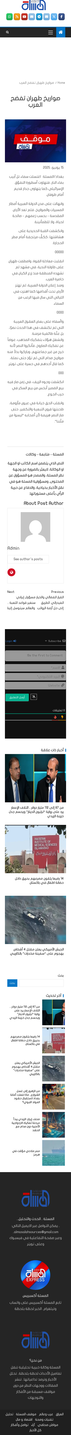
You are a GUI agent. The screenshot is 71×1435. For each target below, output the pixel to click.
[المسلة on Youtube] (24, 16)
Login (9, 641)
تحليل (9, 1414)
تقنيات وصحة (44, 1419)
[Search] (7, 32)
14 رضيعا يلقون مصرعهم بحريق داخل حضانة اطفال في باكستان (25, 1040)
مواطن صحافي (48, 1424)
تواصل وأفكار (19, 1424)
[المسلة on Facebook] (61, 16)
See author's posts (28, 559)
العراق (60, 1414)
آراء (33, 1424)
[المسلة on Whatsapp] (9, 16)
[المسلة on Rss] (17, 16)
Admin (13, 548)
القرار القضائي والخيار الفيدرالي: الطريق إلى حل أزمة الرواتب (50, 600)
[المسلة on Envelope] (46, 16)
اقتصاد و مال (24, 1419)
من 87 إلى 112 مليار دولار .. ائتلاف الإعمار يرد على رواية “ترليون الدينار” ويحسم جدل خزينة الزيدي (36, 812)
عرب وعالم (46, 1414)
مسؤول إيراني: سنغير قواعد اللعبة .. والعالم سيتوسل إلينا (21, 600)
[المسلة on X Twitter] (54, 16)
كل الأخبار (35, 1430)
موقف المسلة (26, 1414)
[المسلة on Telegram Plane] (39, 16)
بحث (61, 975)
